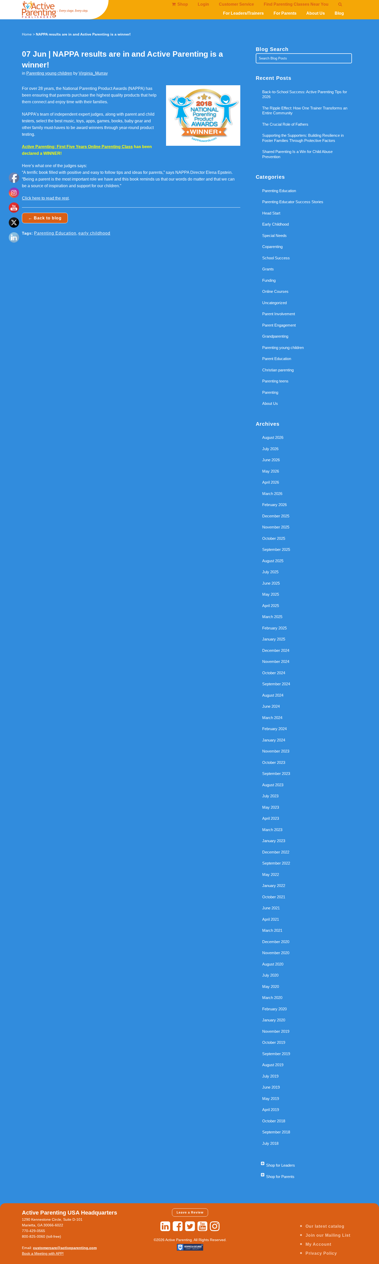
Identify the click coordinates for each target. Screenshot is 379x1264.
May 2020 (270, 986)
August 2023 (272, 785)
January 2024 (273, 740)
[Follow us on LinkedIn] (165, 1226)
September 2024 (276, 684)
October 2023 (273, 762)
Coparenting (272, 246)
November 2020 (275, 953)
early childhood (94, 233)
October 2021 (273, 897)
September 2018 (276, 1132)
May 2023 (270, 807)
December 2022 (275, 852)
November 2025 (275, 527)
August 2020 (272, 964)
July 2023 (270, 796)
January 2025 (273, 639)
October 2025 (273, 538)
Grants (268, 269)
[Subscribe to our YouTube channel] (202, 1226)
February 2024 (274, 729)
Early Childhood (275, 224)
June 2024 (271, 706)
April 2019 (270, 1109)
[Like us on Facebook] (178, 1226)
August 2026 (272, 437)
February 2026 (274, 504)
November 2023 (275, 751)
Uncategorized (274, 303)
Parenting (270, 392)
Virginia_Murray (93, 73)
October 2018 (273, 1121)
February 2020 (274, 1009)
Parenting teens (275, 381)
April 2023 (270, 818)
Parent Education (276, 358)
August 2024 (272, 695)
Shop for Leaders (280, 1165)
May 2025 (270, 594)
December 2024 (275, 650)
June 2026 (271, 460)
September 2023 (276, 773)
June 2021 (271, 908)
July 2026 (270, 449)
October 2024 (273, 673)
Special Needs (274, 235)
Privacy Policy (321, 1253)
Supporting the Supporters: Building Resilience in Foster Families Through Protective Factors (303, 138)
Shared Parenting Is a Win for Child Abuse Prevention (297, 154)
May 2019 (270, 1098)
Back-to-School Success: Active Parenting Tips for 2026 (304, 94)
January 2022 (273, 885)
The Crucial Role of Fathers (285, 124)
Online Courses (275, 291)
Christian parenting (278, 370)
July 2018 (270, 1143)
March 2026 (272, 493)
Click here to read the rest (45, 198)
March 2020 (272, 997)
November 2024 (275, 661)
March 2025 (272, 616)
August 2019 (272, 1065)
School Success (276, 258)
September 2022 (276, 863)
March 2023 (272, 829)
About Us (270, 403)
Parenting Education (55, 233)
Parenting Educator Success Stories (292, 202)
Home (27, 34)
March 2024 (272, 717)
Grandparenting (275, 336)
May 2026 (270, 471)
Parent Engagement (279, 325)
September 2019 (276, 1054)
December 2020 (275, 942)
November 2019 (275, 1031)
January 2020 (273, 1020)
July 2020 (270, 975)
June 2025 (271, 583)
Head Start (271, 213)
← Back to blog (45, 218)
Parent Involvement (278, 314)
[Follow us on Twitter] (190, 1226)
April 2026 (270, 482)
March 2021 (272, 930)
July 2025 (270, 572)
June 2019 (271, 1087)
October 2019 (273, 1042)
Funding (269, 280)
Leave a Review (190, 1212)
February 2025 (274, 628)
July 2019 (270, 1076)
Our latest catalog (325, 1226)
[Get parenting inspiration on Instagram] (215, 1226)
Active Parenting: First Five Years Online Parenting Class (77, 146)
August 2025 (272, 561)
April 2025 (270, 605)
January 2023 (273, 841)
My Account (318, 1244)
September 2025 (276, 549)
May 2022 (270, 874)
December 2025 (275, 516)
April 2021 (270, 919)
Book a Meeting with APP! (43, 1253)
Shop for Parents (280, 1176)
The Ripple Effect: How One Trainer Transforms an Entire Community (304, 110)
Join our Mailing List (328, 1235)
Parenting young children (49, 73)
